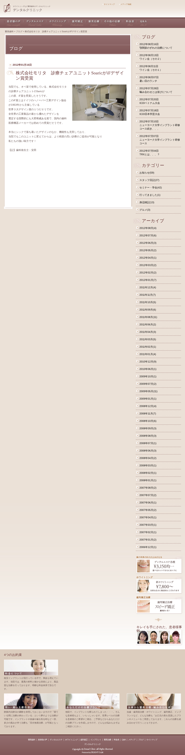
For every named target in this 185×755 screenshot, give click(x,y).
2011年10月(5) (147, 302)
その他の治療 (112, 23)
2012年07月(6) (147, 235)
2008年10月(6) (147, 420)
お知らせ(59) (146, 172)
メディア (131, 740)
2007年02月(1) (147, 532)
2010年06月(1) (147, 369)
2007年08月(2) (147, 487)
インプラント (95, 740)
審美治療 (94, 23)
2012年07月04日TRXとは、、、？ (149, 152)
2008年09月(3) (147, 428)
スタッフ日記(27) (149, 180)
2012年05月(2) (147, 250)
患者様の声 (13, 23)
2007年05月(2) (147, 510)
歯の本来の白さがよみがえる (149, 557)
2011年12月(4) (147, 287)
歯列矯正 (77, 23)
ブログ (19, 31)
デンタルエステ (34, 23)
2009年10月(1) (147, 376)
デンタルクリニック (92, 744)
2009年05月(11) (148, 391)
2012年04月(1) (147, 257)
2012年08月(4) (147, 228)
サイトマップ (109, 4)
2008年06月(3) (147, 450)
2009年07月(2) (147, 383)
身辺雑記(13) (146, 202)
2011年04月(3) (147, 331)
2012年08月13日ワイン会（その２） (150, 57)
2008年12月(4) (147, 406)
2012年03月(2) (147, 265)
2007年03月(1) (147, 524)
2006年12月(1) (147, 547)
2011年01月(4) (147, 354)
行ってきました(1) (149, 194)
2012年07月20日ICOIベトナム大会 (149, 101)
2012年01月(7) (147, 280)
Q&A (142, 23)
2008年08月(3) (147, 435)
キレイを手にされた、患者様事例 (159, 628)
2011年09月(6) (147, 309)
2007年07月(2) (147, 495)
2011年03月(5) (147, 339)
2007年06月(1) (147, 502)
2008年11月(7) (147, 413)
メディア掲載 (125, 4)
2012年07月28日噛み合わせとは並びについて (155, 90)
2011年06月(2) (147, 324)
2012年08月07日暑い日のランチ (149, 79)
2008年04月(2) (147, 458)
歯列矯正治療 (143, 597)
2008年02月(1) (147, 472)
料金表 (130, 23)
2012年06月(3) (147, 242)
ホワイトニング (57, 23)
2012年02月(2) (147, 272)
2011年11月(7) (147, 294)
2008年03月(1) (147, 465)
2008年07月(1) (147, 443)
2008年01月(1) (147, 480)
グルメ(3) (144, 209)
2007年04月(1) (147, 517)
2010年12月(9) (147, 361)
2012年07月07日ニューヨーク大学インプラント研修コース (159, 140)
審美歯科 (9, 31)
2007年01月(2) (147, 539)
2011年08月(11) (148, 317)
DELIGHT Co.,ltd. (97, 752)
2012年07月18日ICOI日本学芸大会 (149, 112)
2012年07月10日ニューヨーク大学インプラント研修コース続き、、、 (159, 125)
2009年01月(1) (147, 398)
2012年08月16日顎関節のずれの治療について (155, 46)
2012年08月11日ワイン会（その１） (150, 68)
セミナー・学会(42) (150, 187)
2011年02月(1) (147, 346)
